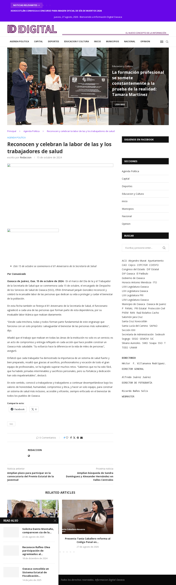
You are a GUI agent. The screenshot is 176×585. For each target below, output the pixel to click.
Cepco (131, 265)
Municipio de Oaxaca (133, 304)
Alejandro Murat (137, 260)
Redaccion (25, 157)
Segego (126, 338)
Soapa (152, 343)
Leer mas (120, 104)
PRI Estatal (140, 308)
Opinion (145, 41)
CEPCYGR (142, 265)
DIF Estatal (153, 269)
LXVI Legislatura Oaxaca (135, 299)
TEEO (125, 347)
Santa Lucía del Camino (135, 325)
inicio (97, 41)
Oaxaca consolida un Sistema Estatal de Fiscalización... (35, 572)
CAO (124, 265)
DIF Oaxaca (128, 273)
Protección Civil (156, 308)
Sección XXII (128, 330)
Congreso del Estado (133, 269)
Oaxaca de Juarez (156, 304)
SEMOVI (144, 338)
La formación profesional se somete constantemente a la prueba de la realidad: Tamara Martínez (138, 83)
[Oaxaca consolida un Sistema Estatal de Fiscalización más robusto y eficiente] (11, 572)
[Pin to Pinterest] (78, 437)
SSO (11, 424)
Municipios (112, 41)
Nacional (129, 41)
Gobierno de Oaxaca (133, 278)
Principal (11, 131)
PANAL (129, 308)
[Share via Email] (81, 437)
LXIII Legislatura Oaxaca (135, 286)
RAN (132, 312)
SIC (152, 338)
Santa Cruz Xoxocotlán (134, 321)
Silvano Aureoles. (131, 343)
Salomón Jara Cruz (132, 317)
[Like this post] (67, 437)
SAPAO (153, 325)
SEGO (135, 338)
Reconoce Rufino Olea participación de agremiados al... (36, 550)
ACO (124, 260)
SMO (145, 343)
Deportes (53, 41)
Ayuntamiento (156, 260)
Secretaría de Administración (138, 334)
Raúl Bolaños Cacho (147, 312)
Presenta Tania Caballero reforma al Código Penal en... (87, 540)
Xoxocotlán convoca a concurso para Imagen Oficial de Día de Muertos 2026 (56, 10)
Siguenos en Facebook (139, 139)
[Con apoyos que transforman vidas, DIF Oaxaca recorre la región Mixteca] (33, 517)
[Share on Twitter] (74, 437)
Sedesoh (160, 334)
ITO (155, 282)
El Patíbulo (142, 273)
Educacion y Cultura (76, 41)
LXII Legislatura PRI (132, 295)
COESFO (154, 265)
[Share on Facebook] (71, 437)
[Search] (167, 42)
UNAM (133, 347)
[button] (46, 5)
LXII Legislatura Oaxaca (135, 291)
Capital (38, 41)
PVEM (125, 312)
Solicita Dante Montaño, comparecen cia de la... (38, 530)
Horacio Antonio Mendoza (136, 282)
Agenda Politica (19, 41)
